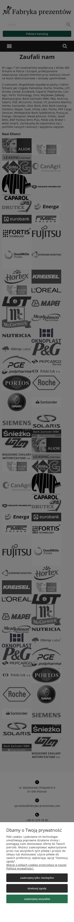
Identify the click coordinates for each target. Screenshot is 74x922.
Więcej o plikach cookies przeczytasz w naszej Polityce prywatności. (36, 866)
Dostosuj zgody (37, 888)
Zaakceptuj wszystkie (37, 898)
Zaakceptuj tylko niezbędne (37, 877)
